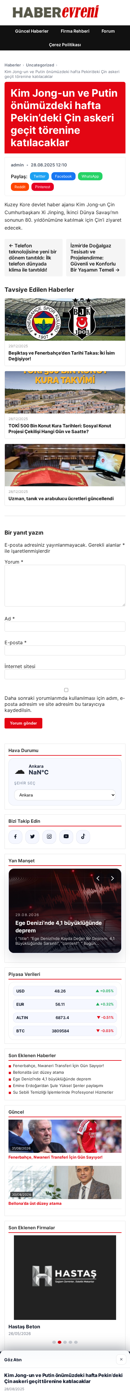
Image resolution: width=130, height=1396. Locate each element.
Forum (108, 31)
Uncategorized (40, 65)
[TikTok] (83, 837)
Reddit (20, 187)
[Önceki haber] (99, 878)
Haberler (13, 65)
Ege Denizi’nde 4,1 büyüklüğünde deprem (52, 1078)
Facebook (63, 176)
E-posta (16, 642)
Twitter (39, 176)
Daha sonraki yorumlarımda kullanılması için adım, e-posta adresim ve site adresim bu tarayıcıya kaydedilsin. (65, 704)
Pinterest (42, 187)
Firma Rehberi (75, 31)
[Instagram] (49, 837)
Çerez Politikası (65, 44)
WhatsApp (90, 176)
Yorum (14, 562)
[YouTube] (66, 837)
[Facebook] (15, 837)
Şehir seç (25, 783)
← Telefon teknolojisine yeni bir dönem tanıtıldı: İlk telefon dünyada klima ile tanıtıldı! (33, 258)
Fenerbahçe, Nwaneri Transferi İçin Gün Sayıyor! (58, 1065)
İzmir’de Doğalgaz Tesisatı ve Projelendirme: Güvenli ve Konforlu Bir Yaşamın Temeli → (95, 258)
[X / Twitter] (32, 837)
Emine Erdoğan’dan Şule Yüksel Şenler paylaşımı (58, 1085)
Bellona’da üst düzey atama (38, 1072)
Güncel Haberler (32, 31)
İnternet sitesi (20, 666)
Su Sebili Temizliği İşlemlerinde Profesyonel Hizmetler (63, 1092)
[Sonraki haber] (111, 878)
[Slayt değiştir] (54, 1342)
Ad (10, 619)
